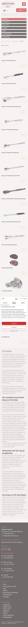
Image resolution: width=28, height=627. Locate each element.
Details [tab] (23, 302)
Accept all (14, 323)
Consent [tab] (5, 302)
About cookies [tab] (14, 303)
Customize (14, 327)
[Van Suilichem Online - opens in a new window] (21, 299)
